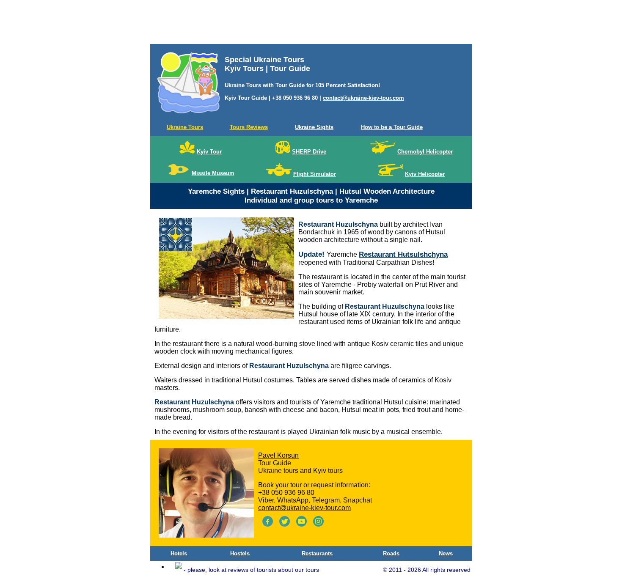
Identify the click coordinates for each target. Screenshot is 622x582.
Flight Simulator (314, 174)
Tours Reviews (249, 127)
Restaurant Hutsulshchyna (403, 254)
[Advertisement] (311, 24)
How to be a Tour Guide (392, 127)
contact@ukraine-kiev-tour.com (363, 98)
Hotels (179, 553)
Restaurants (317, 553)
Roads (391, 553)
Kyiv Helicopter (425, 174)
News (446, 553)
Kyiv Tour (209, 151)
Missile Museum (213, 173)
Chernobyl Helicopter (425, 151)
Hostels (240, 553)
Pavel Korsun (278, 455)
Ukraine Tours (185, 127)
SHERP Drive (309, 151)
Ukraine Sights (314, 127)
